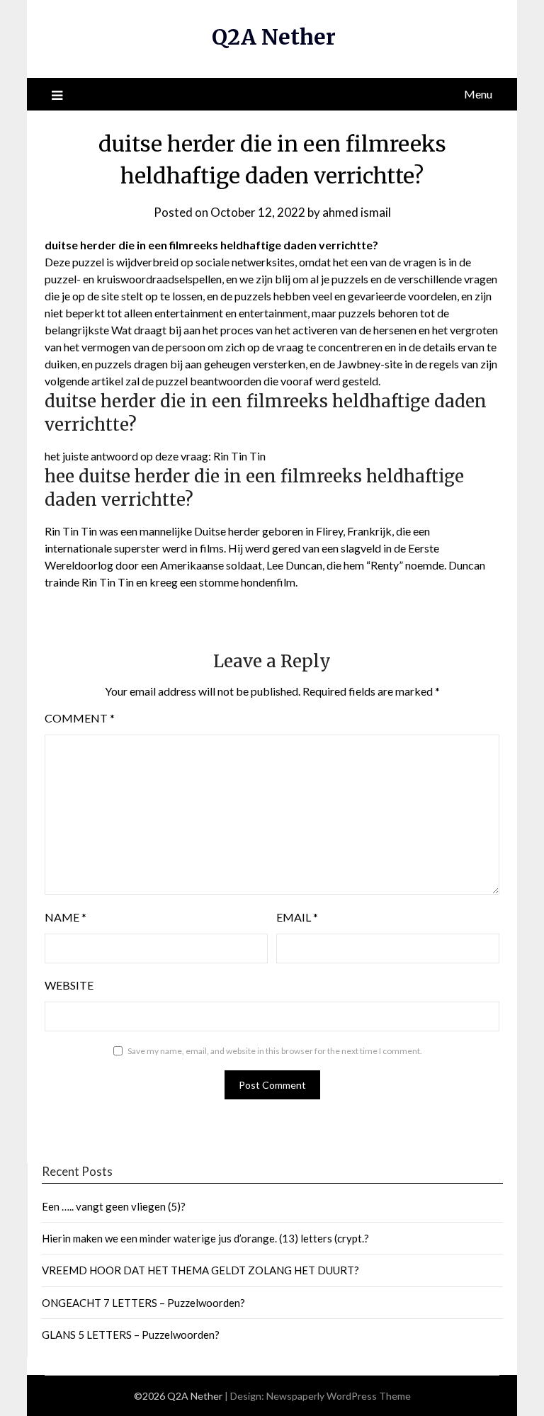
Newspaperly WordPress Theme (338, 1396)
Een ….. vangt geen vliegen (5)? (114, 1206)
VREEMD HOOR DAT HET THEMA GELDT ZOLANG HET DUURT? (200, 1270)
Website (69, 985)
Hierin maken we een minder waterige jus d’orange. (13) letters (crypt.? (205, 1238)
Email (297, 917)
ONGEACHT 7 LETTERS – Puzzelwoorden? (143, 1302)
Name (65, 917)
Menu (478, 94)
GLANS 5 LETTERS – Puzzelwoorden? (131, 1334)
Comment (80, 718)
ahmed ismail (356, 212)
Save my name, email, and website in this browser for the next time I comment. (275, 1051)
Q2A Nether (274, 36)
